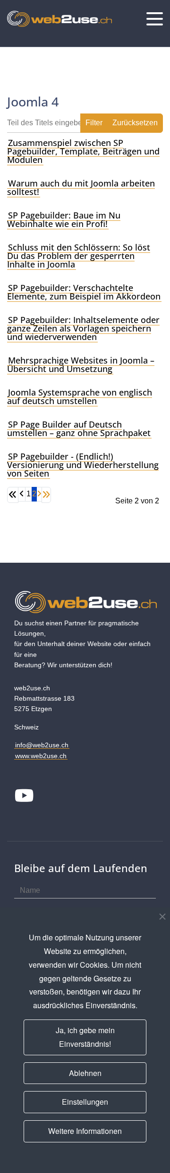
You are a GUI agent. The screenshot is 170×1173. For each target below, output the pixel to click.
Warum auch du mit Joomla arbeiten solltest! (81, 187)
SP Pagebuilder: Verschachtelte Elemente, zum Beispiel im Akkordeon (84, 292)
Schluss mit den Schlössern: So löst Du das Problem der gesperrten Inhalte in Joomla (78, 256)
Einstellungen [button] (85, 1101)
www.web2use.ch (41, 756)
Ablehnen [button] (85, 1073)
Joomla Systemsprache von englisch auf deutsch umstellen (79, 396)
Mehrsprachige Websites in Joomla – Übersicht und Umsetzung (80, 364)
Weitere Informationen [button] (85, 1130)
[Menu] (154, 19)
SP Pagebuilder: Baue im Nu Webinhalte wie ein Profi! (63, 219)
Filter (93, 123)
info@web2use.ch (41, 745)
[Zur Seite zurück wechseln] (22, 494)
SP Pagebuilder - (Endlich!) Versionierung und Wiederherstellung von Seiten (83, 465)
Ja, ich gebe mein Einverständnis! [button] (85, 1037)
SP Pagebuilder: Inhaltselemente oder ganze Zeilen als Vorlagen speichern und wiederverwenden (83, 328)
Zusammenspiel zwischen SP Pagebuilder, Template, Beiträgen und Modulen (83, 151)
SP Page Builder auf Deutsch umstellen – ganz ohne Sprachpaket (79, 428)
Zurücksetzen (135, 123)
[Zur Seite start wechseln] (12, 495)
